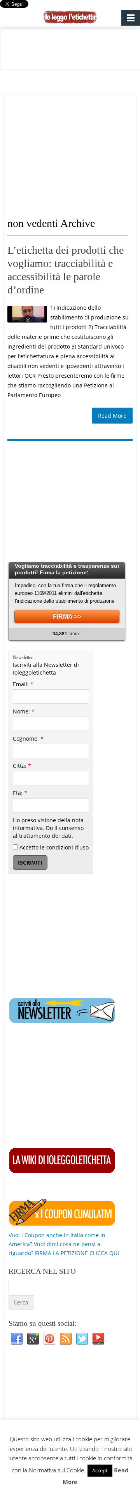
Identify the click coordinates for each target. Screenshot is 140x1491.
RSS (66, 1339)
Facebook (16, 1339)
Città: (22, 765)
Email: (23, 684)
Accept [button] (100, 1470)
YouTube (98, 1339)
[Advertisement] (72, 148)
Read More (112, 415)
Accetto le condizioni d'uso (53, 847)
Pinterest (49, 1339)
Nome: (24, 711)
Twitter (82, 1339)
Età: (20, 793)
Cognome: (28, 738)
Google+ (33, 1339)
